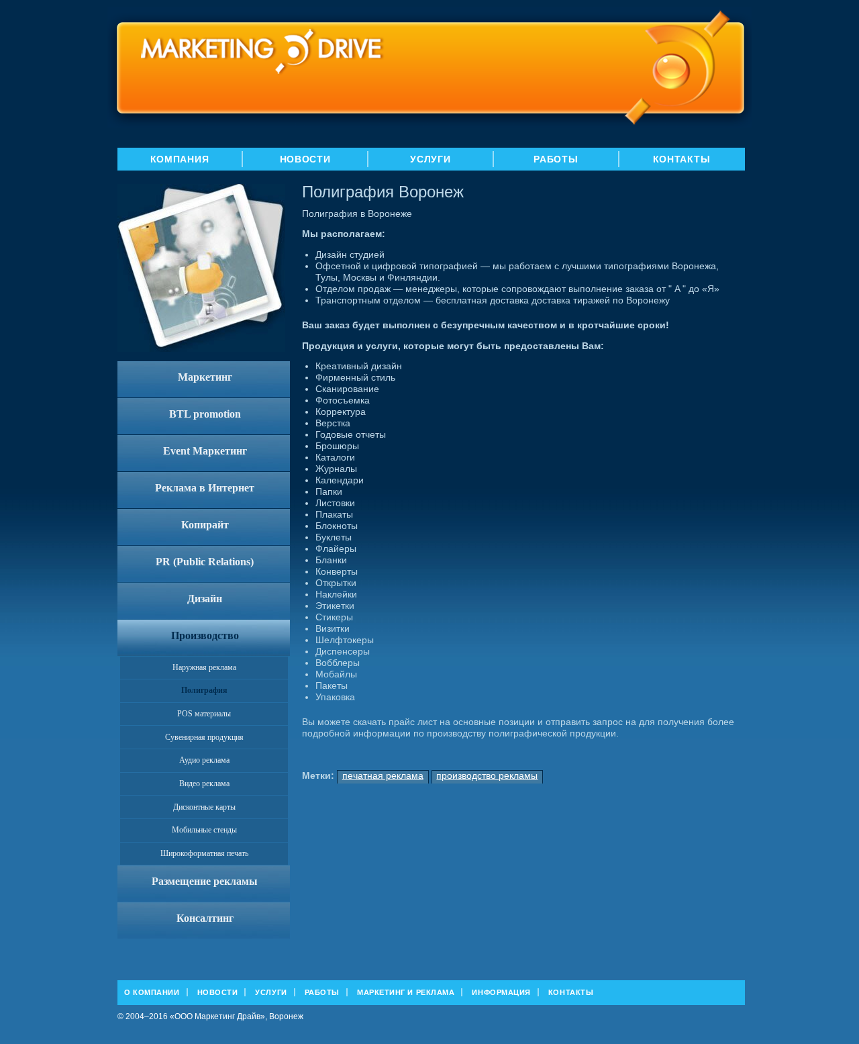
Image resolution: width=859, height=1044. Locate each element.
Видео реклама (204, 783)
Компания (179, 159)
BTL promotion (205, 414)
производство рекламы (487, 776)
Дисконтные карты (204, 807)
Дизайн (204, 598)
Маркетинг (205, 377)
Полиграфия (204, 690)
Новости (305, 159)
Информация (501, 992)
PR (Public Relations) (205, 561)
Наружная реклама (204, 667)
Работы (556, 159)
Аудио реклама (204, 760)
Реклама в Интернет (204, 487)
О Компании (152, 992)
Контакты (682, 159)
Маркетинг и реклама (405, 992)
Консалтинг (205, 918)
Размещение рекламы (205, 881)
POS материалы (204, 713)
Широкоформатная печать (204, 853)
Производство (205, 635)
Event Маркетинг (205, 450)
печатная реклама (382, 776)
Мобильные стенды (204, 830)
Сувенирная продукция (204, 737)
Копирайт (205, 524)
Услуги (430, 159)
